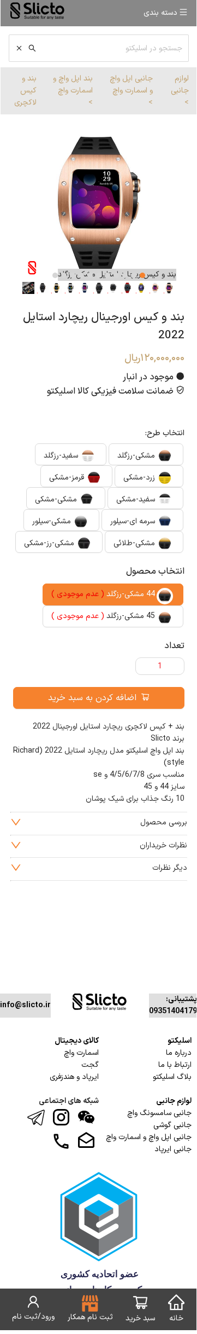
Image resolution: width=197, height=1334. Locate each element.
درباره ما (179, 1053)
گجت (90, 1065)
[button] (142, 662)
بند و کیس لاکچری (25, 90)
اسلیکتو (180, 1041)
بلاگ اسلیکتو (172, 1077)
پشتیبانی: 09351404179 (173, 1005)
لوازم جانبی (174, 1101)
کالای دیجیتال (77, 1041)
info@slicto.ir (25, 1005)
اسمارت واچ (81, 1053)
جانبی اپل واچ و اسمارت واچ (149, 1137)
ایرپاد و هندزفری (74, 1077)
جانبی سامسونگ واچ (159, 1113)
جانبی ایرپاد (173, 1149)
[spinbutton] (160, 666)
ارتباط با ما (175, 1065)
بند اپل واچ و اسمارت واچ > (73, 90)
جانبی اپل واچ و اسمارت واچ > (131, 90)
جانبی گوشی (172, 1125)
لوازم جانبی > (180, 90)
